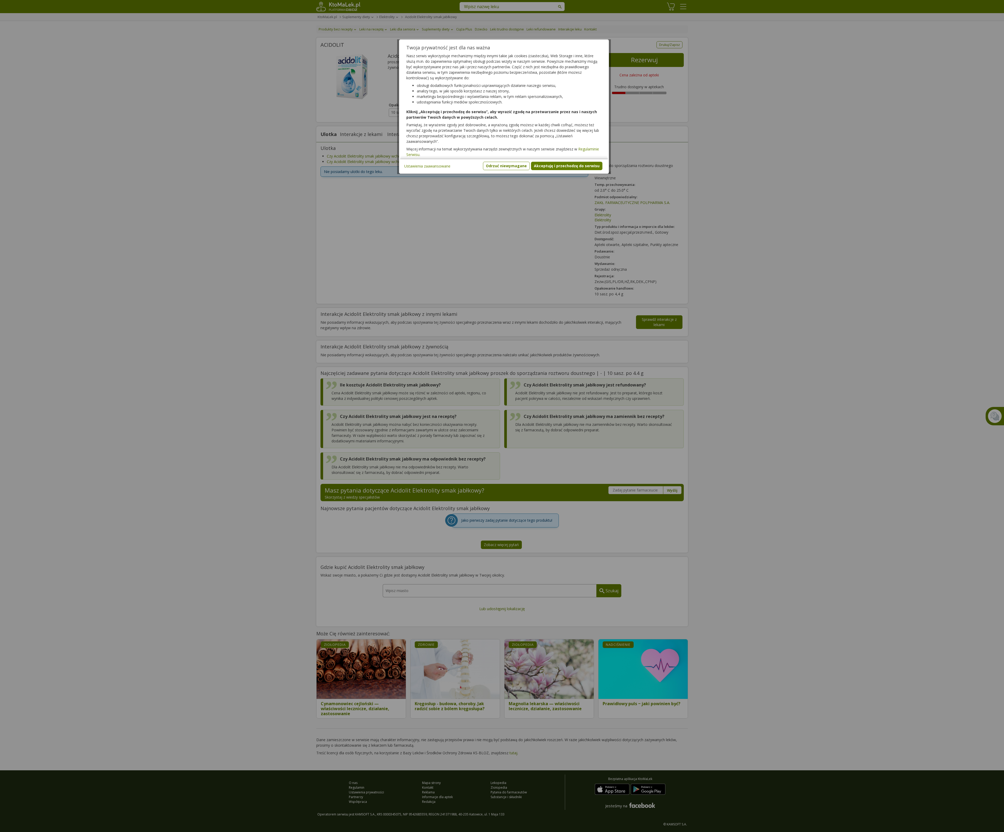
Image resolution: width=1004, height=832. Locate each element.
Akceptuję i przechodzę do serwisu (567, 165)
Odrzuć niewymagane (506, 165)
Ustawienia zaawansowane (427, 166)
